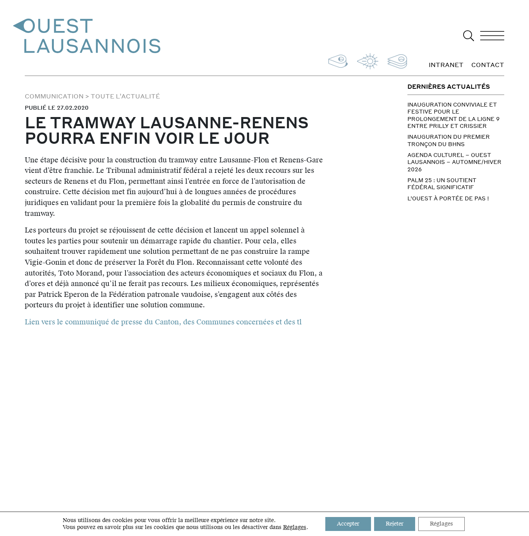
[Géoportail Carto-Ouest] (396, 60)
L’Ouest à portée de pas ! (448, 198)
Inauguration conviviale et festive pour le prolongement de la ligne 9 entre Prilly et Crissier (453, 115)
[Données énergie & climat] (366, 60)
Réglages (294, 527)
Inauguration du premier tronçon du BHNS (448, 140)
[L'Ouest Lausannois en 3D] (336, 60)
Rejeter (395, 523)
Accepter (348, 523)
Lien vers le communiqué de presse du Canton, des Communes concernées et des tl (163, 321)
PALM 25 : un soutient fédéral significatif (441, 183)
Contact (487, 65)
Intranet (446, 65)
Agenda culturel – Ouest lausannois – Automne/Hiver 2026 (454, 161)
